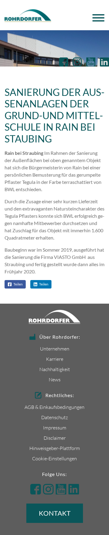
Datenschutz (54, 417)
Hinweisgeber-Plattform (54, 448)
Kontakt (55, 513)
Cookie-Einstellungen (54, 458)
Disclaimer (55, 438)
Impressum (54, 427)
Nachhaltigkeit (54, 369)
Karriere (54, 359)
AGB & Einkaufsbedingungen (54, 407)
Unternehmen (54, 348)
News (55, 379)
